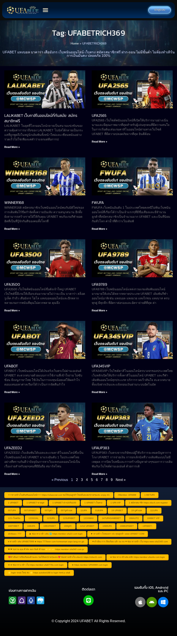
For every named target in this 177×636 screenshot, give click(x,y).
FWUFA (98, 202)
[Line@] (88, 600)
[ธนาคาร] (26, 600)
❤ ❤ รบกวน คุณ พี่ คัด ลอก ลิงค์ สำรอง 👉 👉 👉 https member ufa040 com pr (46, 549)
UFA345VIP (101, 366)
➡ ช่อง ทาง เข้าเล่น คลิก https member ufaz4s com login (137, 557)
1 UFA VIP (116, 502)
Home (75, 43)
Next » (121, 480)
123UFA (51, 518)
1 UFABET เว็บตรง (93, 502)
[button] (45, 10)
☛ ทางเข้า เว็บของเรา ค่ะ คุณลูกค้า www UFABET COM (117, 534)
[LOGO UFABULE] (22, 10)
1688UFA (107, 526)
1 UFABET (13, 502)
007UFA (12, 510)
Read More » (12, 147)
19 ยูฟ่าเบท (136, 510)
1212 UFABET (87, 526)
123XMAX (89, 518)
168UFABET (49, 526)
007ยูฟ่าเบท (66, 510)
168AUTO (134, 518)
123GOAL (33, 518)
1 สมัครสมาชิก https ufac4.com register (148, 502)
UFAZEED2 (13, 448)
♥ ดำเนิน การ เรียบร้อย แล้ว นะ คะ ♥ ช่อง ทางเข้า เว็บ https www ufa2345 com (130, 541)
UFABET (86, 621)
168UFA (31, 526)
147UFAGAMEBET (111, 518)
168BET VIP (153, 518)
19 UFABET (117, 510)
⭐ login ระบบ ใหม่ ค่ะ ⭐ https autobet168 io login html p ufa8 (39, 572)
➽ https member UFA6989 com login (90, 565)
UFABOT (11, 366)
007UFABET (30, 510)
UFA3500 (12, 284)
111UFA (154, 510)
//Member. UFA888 (127, 495)
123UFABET (69, 518)
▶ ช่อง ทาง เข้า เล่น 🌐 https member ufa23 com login (56, 534)
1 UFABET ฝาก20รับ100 (64, 502)
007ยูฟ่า (49, 510)
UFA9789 (99, 284)
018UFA (99, 510)
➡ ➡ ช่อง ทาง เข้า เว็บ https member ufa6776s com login (36, 565)
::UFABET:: (147, 526)
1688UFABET (127, 526)
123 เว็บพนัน (14, 518)
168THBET (13, 526)
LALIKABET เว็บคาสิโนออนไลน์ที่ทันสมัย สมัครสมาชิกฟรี (40, 118)
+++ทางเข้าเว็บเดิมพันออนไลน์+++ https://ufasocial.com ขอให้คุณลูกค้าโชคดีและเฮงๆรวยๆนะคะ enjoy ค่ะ (59, 495)
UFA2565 (99, 115)
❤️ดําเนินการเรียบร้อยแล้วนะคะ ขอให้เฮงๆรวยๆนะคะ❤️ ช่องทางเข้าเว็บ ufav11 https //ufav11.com (55, 557)
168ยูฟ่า (68, 526)
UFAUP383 (100, 448)
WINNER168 (14, 202)
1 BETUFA (149, 495)
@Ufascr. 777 (14, 534)
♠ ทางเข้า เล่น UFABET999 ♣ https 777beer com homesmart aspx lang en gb (46, 541)
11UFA (84, 510)
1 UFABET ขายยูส (35, 502)
